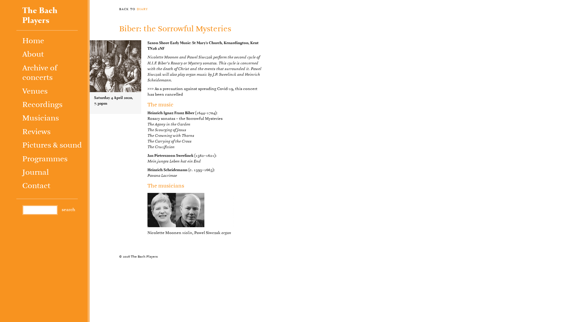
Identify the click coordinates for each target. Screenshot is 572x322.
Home (33, 41)
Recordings (42, 105)
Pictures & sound (52, 146)
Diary (142, 9)
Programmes (45, 159)
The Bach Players (39, 16)
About (33, 55)
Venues (35, 92)
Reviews (36, 132)
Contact (36, 186)
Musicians (40, 118)
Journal (35, 173)
